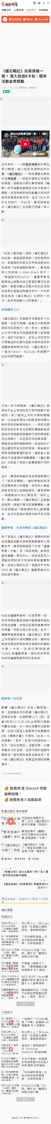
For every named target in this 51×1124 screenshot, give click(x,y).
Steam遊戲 (44, 19)
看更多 (25, 1003)
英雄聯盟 (16, 19)
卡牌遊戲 (35, 859)
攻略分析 (6, 10)
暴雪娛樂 (22, 859)
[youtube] (39, 3)
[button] (48, 3)
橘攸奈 (29, 19)
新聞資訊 (31, 10)
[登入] (43, 3)
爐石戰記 (8, 859)
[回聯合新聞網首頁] (3, 4)
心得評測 (19, 10)
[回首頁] (9, 4)
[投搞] (34, 3)
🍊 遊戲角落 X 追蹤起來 (23, 799)
